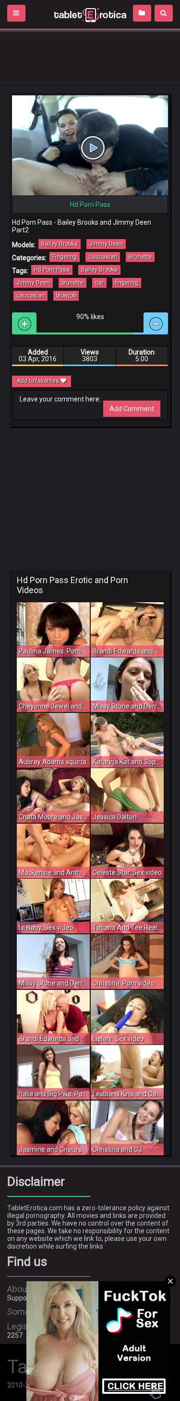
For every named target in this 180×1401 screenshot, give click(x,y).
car (99, 282)
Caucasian (102, 256)
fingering (126, 282)
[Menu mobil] (16, 13)
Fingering (64, 256)
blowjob (66, 295)
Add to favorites (38, 381)
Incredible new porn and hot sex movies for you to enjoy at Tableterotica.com (90, 14)
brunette (72, 282)
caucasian (30, 295)
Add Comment (131, 409)
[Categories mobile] (142, 13)
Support (19, 1298)
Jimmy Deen (106, 244)
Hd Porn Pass (52, 269)
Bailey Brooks (59, 244)
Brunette (140, 256)
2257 (15, 1335)
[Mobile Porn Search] (164, 13)
